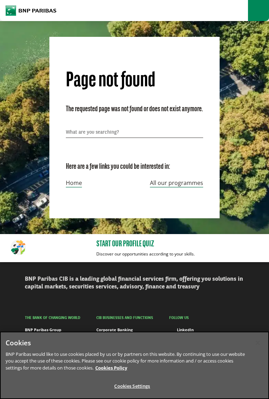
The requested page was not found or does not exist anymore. (134, 109)
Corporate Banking (114, 329)
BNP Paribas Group (43, 329)
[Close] (257, 343)
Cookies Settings (132, 386)
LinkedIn (185, 329)
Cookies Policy (111, 368)
